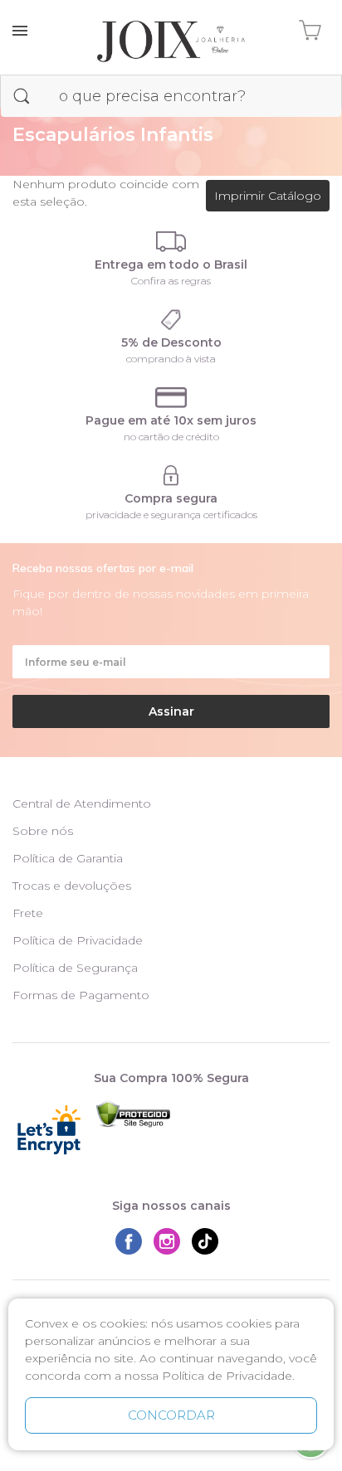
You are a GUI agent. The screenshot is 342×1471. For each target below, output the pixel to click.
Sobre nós (42, 830)
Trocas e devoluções (71, 885)
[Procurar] (21, 96)
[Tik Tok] (209, 1241)
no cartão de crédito (171, 436)
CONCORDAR (171, 1415)
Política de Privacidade (77, 940)
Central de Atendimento (81, 803)
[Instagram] (171, 1241)
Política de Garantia (67, 858)
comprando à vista (171, 358)
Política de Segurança (75, 967)
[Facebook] (132, 1241)
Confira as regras (171, 280)
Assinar (171, 711)
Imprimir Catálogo (267, 195)
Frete (27, 912)
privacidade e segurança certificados (171, 514)
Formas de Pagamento (80, 995)
